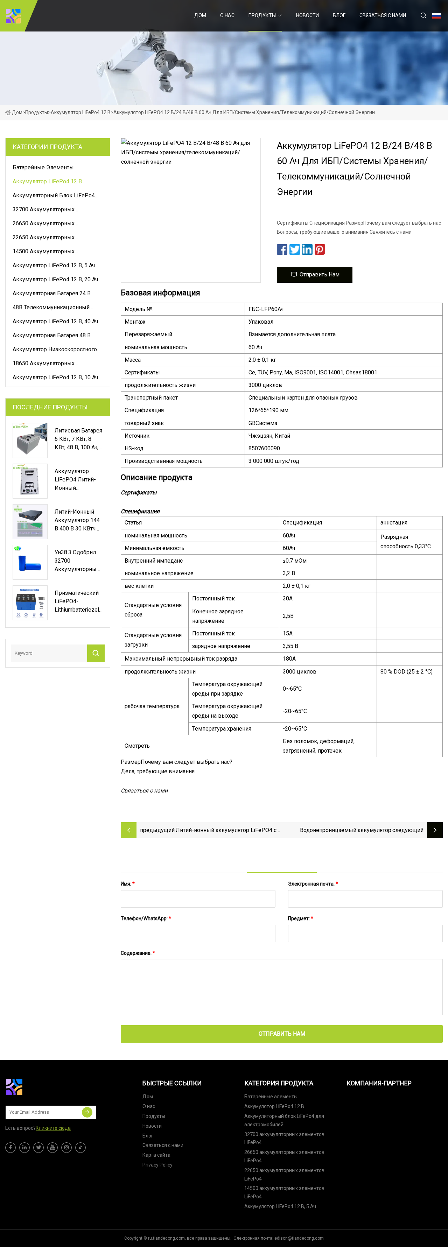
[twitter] (38, 1147)
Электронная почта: (313, 884)
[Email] (87, 1112)
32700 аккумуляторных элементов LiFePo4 (44, 210)
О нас (227, 15)
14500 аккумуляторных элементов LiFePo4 (44, 252)
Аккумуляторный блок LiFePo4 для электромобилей (54, 196)
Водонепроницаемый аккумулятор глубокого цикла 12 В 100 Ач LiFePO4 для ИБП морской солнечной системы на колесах (337, 831)
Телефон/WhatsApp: (146, 918)
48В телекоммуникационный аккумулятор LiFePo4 (51, 308)
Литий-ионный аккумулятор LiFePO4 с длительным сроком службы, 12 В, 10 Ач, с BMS (226, 831)
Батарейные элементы (43, 167)
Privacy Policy (157, 1165)
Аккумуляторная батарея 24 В (52, 293)
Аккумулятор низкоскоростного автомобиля (55, 350)
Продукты (262, 15)
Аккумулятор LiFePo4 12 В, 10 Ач (55, 377)
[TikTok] (80, 1147)
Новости (307, 15)
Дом (200, 15)
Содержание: (138, 953)
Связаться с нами (382, 15)
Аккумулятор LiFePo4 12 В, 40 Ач (55, 321)
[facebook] (10, 1147)
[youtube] (52, 1147)
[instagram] (66, 1147)
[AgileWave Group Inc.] (13, 15)
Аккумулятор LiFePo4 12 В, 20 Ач (55, 279)
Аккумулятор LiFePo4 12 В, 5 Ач (54, 265)
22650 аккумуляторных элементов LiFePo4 (44, 238)
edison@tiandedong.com (299, 1238)
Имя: (128, 884)
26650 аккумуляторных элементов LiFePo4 (44, 224)
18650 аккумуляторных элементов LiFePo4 (44, 364)
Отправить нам (320, 274)
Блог (339, 15)
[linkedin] (24, 1147)
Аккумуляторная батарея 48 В (52, 335)
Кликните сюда (53, 1128)
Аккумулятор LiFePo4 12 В (81, 112)
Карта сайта (156, 1155)
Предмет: (300, 918)
